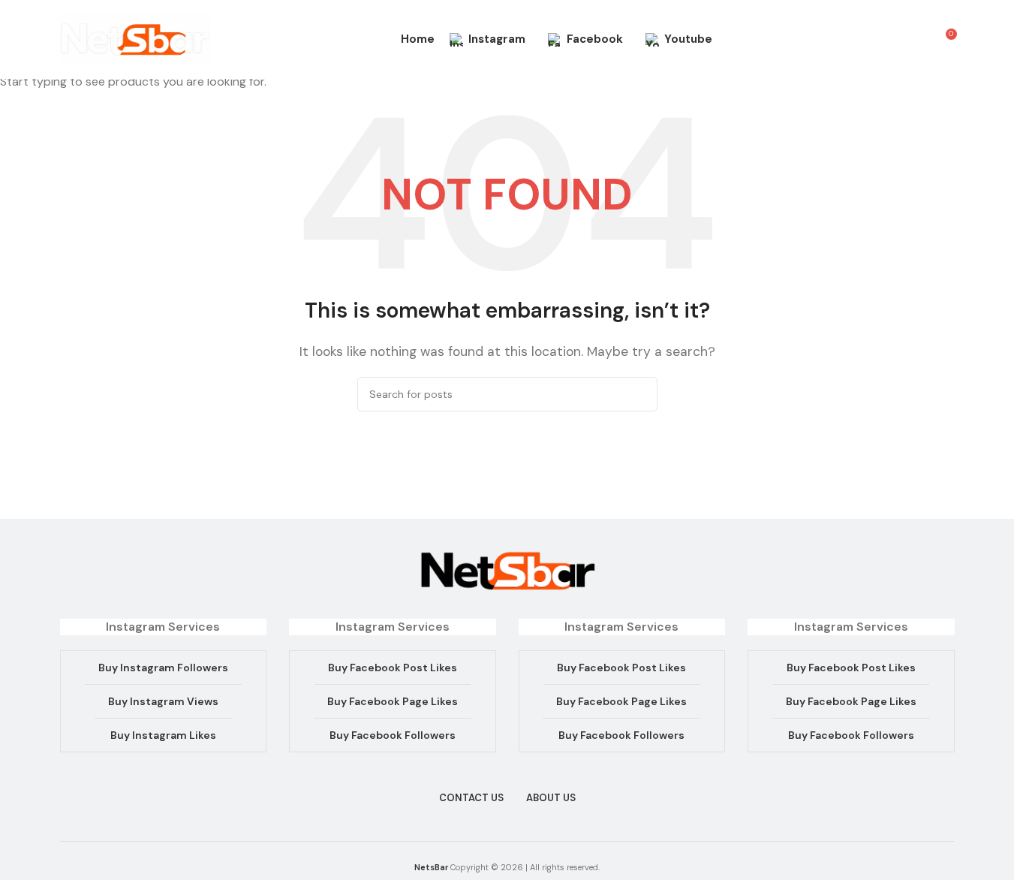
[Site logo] (135, 39)
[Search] (917, 40)
